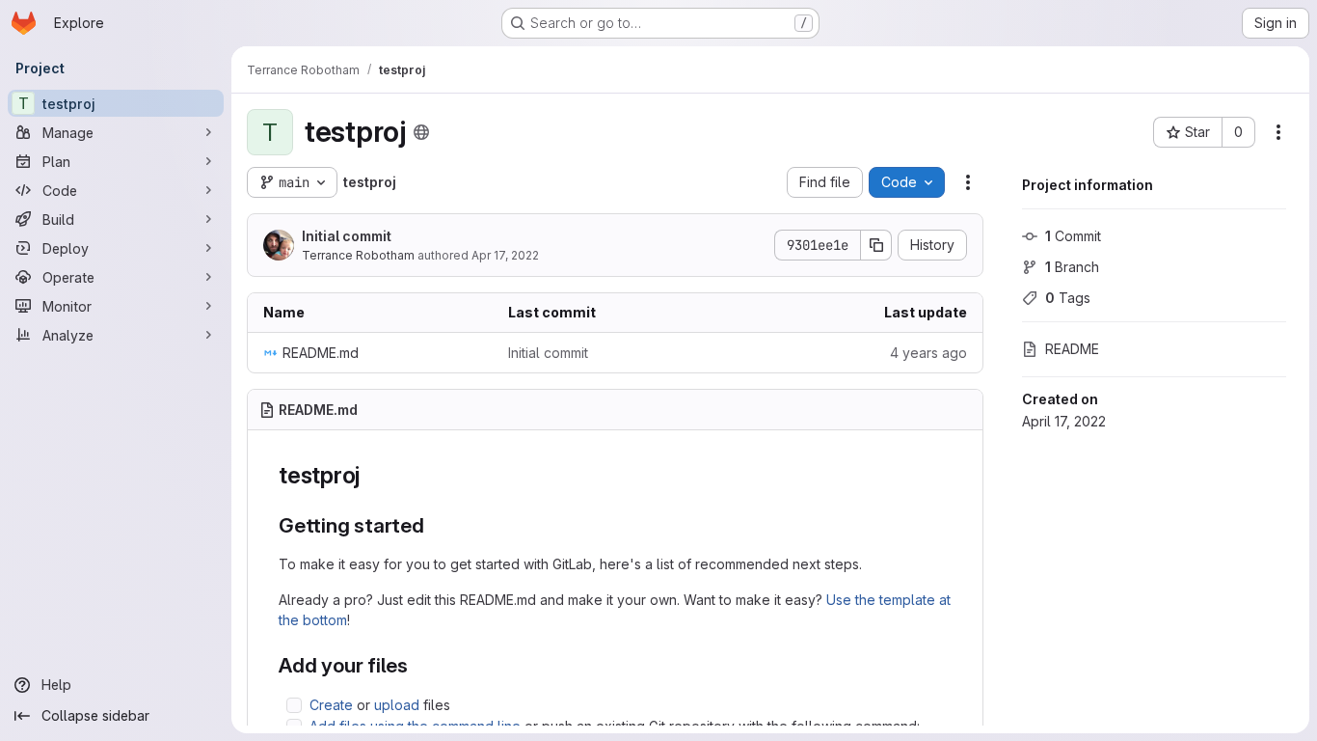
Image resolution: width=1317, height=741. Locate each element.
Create (331, 705)
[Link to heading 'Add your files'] (419, 665)
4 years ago (928, 352)
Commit (1073, 236)
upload (396, 705)
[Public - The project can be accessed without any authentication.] (421, 132)
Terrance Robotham (358, 255)
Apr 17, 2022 (505, 255)
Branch (1072, 267)
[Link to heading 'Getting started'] (435, 525)
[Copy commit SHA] (876, 245)
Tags (1067, 297)
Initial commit (346, 236)
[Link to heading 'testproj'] (372, 475)
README (1072, 349)
